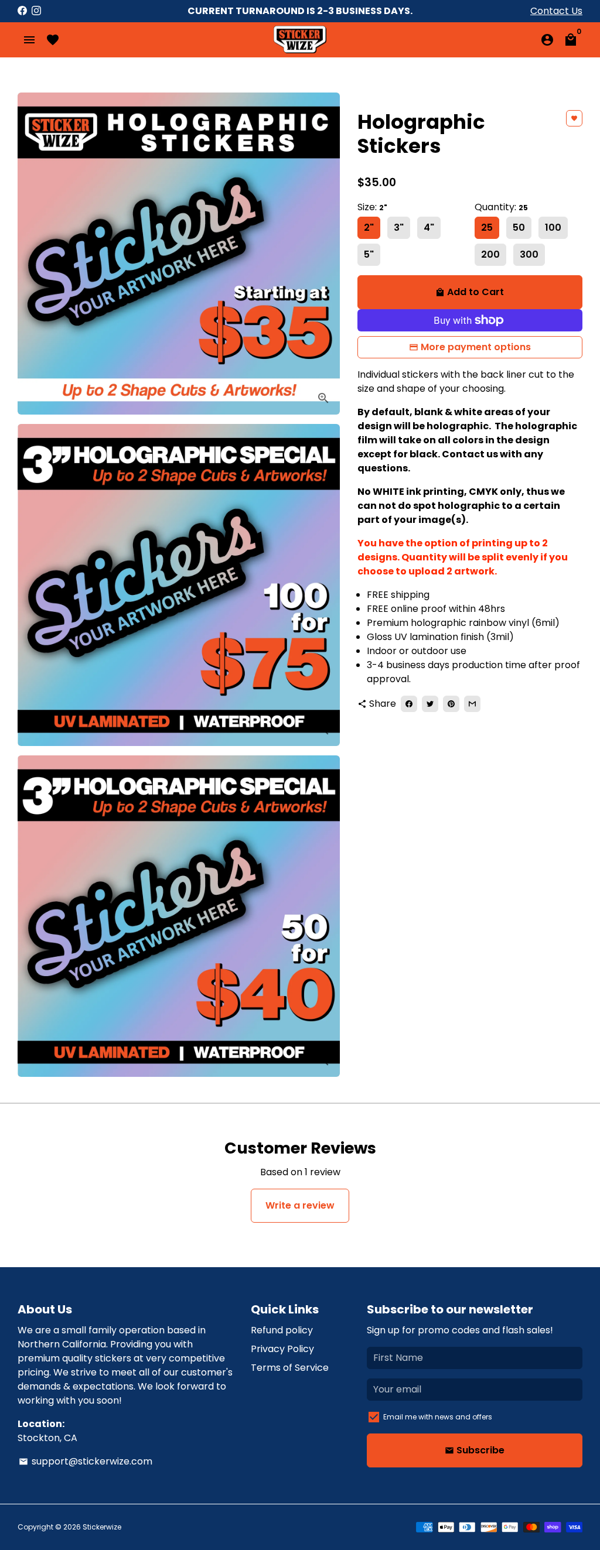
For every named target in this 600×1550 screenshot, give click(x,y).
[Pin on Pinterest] (451, 704)
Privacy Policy (282, 1349)
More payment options (476, 347)
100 (553, 227)
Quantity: (501, 207)
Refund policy (282, 1330)
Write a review (300, 1205)
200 (490, 254)
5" (369, 254)
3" (399, 227)
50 (519, 227)
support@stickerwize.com (85, 1461)
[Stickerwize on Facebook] (22, 11)
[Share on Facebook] (409, 704)
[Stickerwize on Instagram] (36, 11)
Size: (372, 207)
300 (529, 254)
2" (369, 227)
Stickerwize (102, 1527)
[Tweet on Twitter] (430, 704)
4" (429, 227)
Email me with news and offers (437, 1417)
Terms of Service (290, 1367)
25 (487, 227)
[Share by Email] (472, 704)
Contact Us (556, 11)
